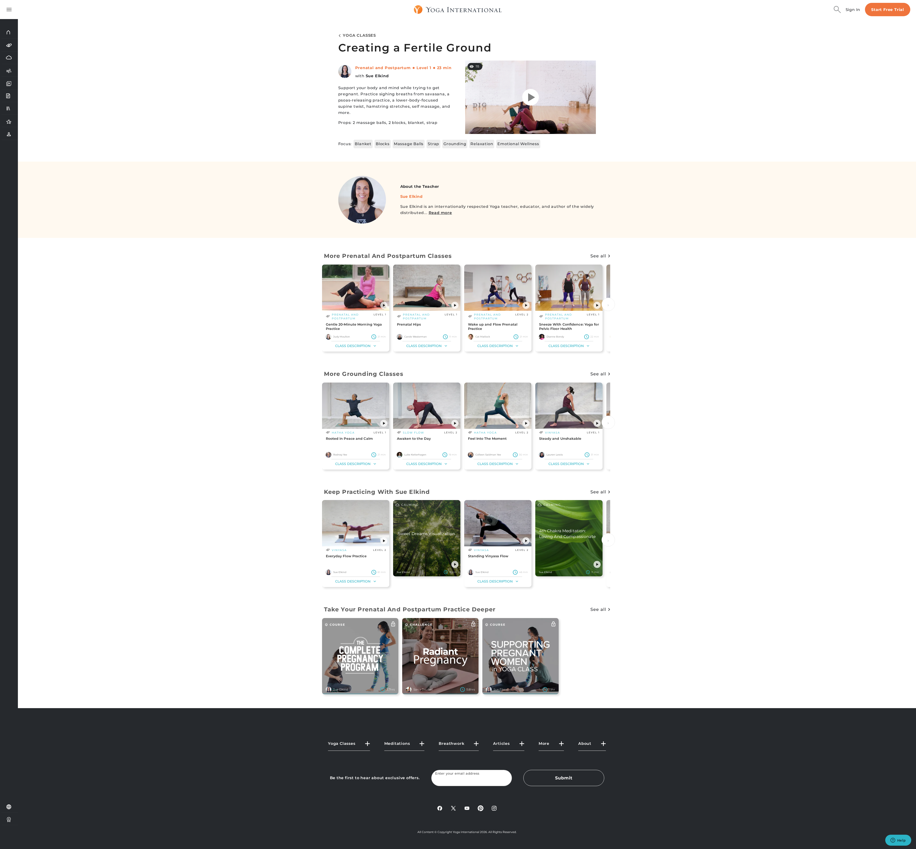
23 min (444, 68)
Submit (563, 778)
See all (598, 256)
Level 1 (423, 68)
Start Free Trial (887, 9)
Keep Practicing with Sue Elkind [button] (377, 491)
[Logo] (458, 9)
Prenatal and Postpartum (383, 68)
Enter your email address (457, 774)
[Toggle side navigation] (9, 9)
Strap (433, 144)
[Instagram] (494, 808)
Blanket (363, 144)
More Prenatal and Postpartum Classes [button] (388, 255)
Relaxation (481, 144)
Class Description (352, 346)
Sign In (853, 9)
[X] (453, 808)
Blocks (383, 144)
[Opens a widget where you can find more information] (898, 841)
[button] (383, 305)
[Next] (608, 304)
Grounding (454, 144)
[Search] (837, 9)
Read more (440, 212)
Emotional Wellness (518, 144)
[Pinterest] (481, 808)
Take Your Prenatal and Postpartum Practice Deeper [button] (410, 609)
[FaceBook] (440, 808)
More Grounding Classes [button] (363, 373)
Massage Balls (408, 144)
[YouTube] (467, 808)
